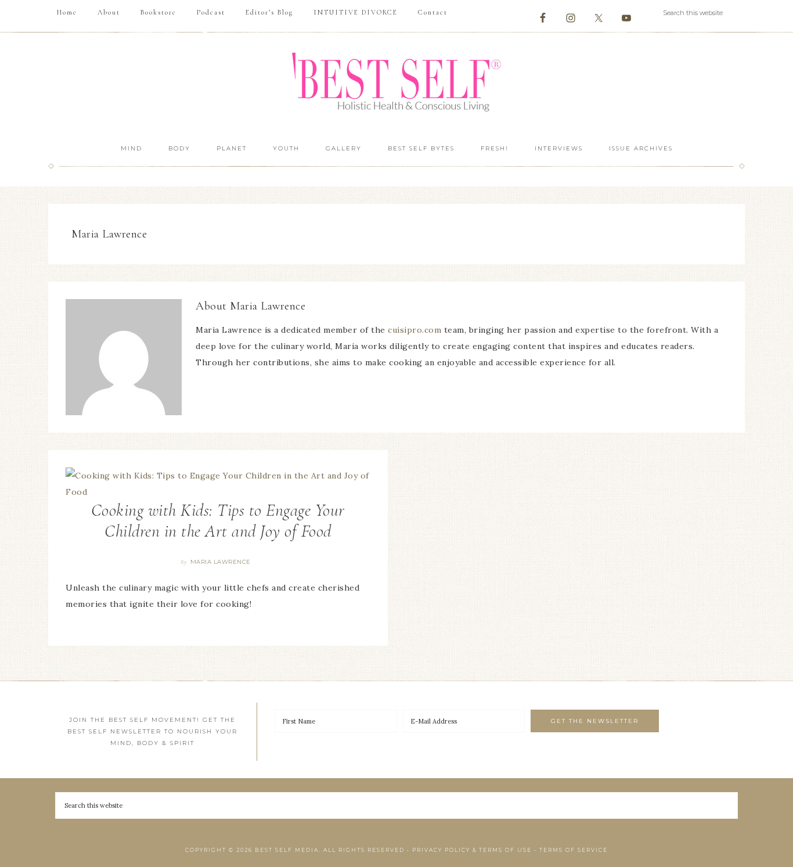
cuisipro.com (414, 330)
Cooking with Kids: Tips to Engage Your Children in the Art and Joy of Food (218, 520)
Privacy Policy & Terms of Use (472, 850)
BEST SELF (396, 83)
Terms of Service (573, 850)
